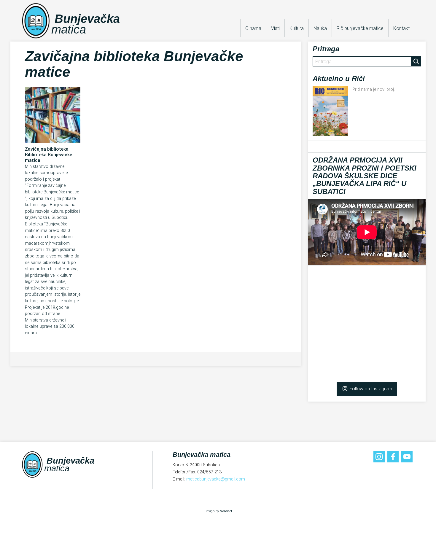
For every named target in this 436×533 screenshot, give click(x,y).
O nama (253, 28)
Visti (275, 28)
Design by (218, 511)
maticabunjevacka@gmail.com (215, 479)
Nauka (320, 28)
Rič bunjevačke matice (360, 28)
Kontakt (401, 28)
